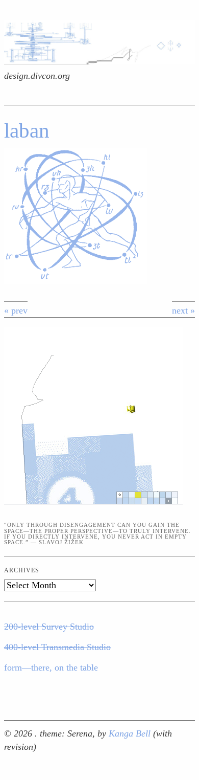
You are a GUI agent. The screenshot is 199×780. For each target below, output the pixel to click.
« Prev (16, 310)
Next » (183, 310)
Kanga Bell (131, 733)
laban (26, 130)
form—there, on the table (51, 667)
